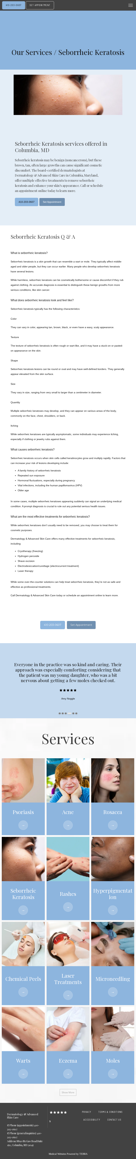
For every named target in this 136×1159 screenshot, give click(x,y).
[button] (130, 5)
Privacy (86, 1111)
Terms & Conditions (110, 1111)
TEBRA (83, 1154)
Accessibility (91, 1119)
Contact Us (114, 1119)
